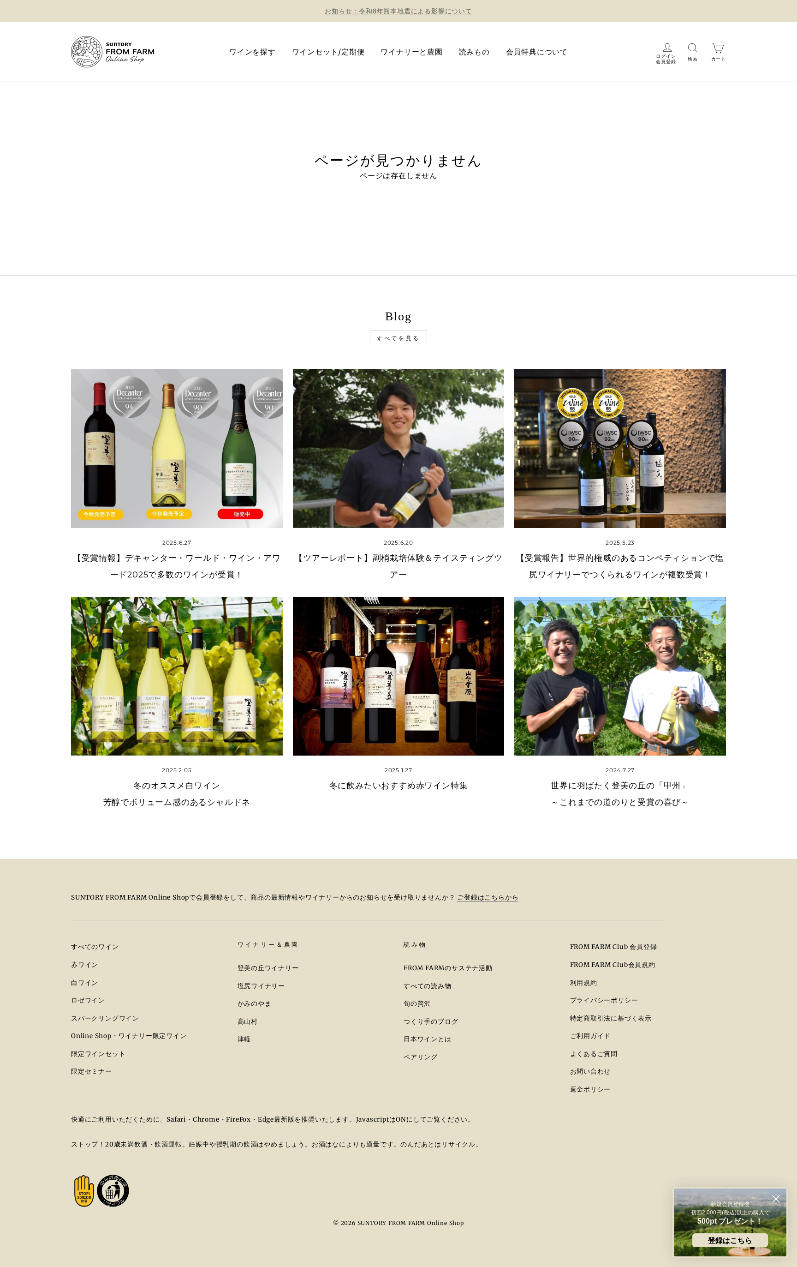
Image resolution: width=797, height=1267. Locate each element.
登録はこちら (730, 1240)
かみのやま (255, 1004)
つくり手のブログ (431, 1022)
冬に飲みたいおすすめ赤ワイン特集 (398, 786)
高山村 (248, 1022)
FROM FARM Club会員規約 (612, 965)
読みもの (474, 51)
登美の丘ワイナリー (268, 968)
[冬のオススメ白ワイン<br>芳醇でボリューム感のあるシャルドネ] (177, 676)
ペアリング (421, 1057)
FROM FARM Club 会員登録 (613, 947)
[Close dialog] (776, 1199)
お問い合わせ (590, 1071)
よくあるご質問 (594, 1054)
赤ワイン (84, 965)
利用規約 (583, 983)
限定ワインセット (98, 1054)
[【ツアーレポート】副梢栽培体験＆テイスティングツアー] (399, 448)
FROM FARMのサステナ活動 (448, 968)
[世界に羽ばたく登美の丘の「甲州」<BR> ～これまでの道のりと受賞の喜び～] (620, 676)
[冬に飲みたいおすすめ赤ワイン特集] (399, 676)
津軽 (244, 1039)
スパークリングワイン (105, 1018)
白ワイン (84, 983)
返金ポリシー (590, 1089)
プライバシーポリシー (604, 1000)
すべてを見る (398, 338)
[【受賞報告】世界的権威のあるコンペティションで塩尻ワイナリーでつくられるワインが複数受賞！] (620, 448)
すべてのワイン (95, 947)
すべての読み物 (428, 986)
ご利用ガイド (590, 1036)
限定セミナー (91, 1071)
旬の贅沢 (417, 1004)
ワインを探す (252, 51)
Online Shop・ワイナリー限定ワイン (129, 1036)
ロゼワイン (88, 1000)
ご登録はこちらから (487, 897)
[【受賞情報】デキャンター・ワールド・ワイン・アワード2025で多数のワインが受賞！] (177, 448)
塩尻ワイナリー (261, 986)
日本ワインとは (428, 1039)
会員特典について (537, 51)
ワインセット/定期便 (328, 51)
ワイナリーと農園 (411, 51)
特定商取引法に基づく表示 (611, 1018)
